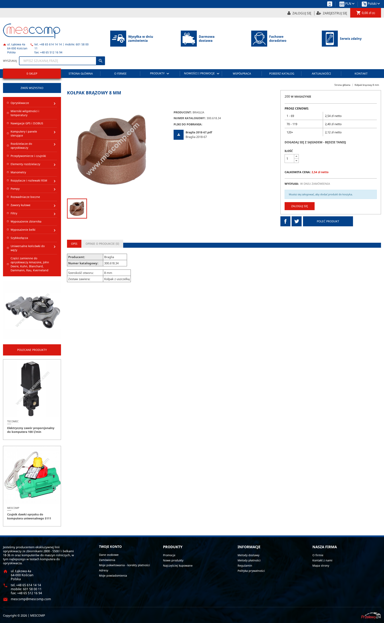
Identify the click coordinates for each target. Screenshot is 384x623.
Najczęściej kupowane (178, 565)
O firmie (120, 73)
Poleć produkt (328, 221)
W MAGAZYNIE (301, 96)
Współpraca (242, 73)
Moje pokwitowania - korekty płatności (124, 565)
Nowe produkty (173, 560)
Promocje (169, 555)
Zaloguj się (299, 206)
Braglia (198, 112)
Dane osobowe (109, 555)
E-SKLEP (32, 73)
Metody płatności (249, 560)
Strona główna (81, 73)
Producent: (183, 112)
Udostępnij (285, 221)
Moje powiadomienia (113, 575)
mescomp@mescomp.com (31, 599)
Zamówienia (107, 560)
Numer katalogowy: (190, 118)
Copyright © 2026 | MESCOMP (24, 615)
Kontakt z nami (322, 560)
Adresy (103, 570)
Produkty (160, 73)
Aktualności (321, 73)
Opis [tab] (74, 244)
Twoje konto (110, 546)
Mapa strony (320, 565)
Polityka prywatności (251, 571)
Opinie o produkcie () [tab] (102, 244)
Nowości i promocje (202, 73)
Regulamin (245, 565)
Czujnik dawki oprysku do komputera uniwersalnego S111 (29, 516)
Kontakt (361, 73)
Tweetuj (297, 221)
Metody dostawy (248, 555)
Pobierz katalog (281, 73)
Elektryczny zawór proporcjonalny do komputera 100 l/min (30, 430)
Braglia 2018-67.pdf (199, 132)
